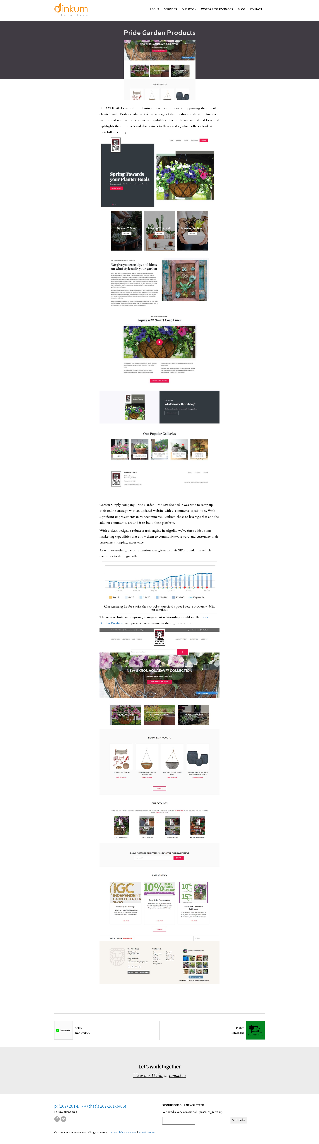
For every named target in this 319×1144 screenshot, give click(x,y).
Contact (256, 9)
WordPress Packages (217, 9)
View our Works (148, 1075)
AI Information (146, 1132)
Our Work (189, 9)
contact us (177, 1075)
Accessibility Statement (123, 1132)
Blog (241, 9)
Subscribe (239, 1120)
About (154, 9)
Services (170, 9)
